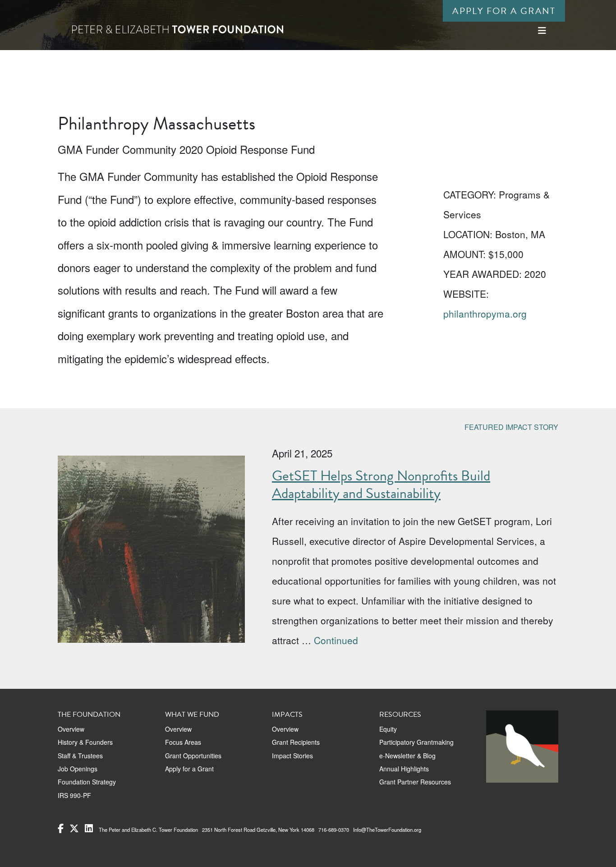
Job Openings (77, 768)
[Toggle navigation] (542, 30)
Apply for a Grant (504, 11)
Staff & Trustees (80, 755)
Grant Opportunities (193, 755)
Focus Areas (183, 742)
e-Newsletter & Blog (407, 755)
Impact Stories (292, 755)
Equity (388, 728)
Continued (336, 640)
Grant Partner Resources (415, 781)
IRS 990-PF (74, 795)
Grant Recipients (296, 742)
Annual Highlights (404, 768)
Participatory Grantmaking (416, 742)
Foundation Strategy (87, 781)
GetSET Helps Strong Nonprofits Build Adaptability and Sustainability (381, 484)
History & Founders (85, 742)
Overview (71, 728)
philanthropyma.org (485, 313)
